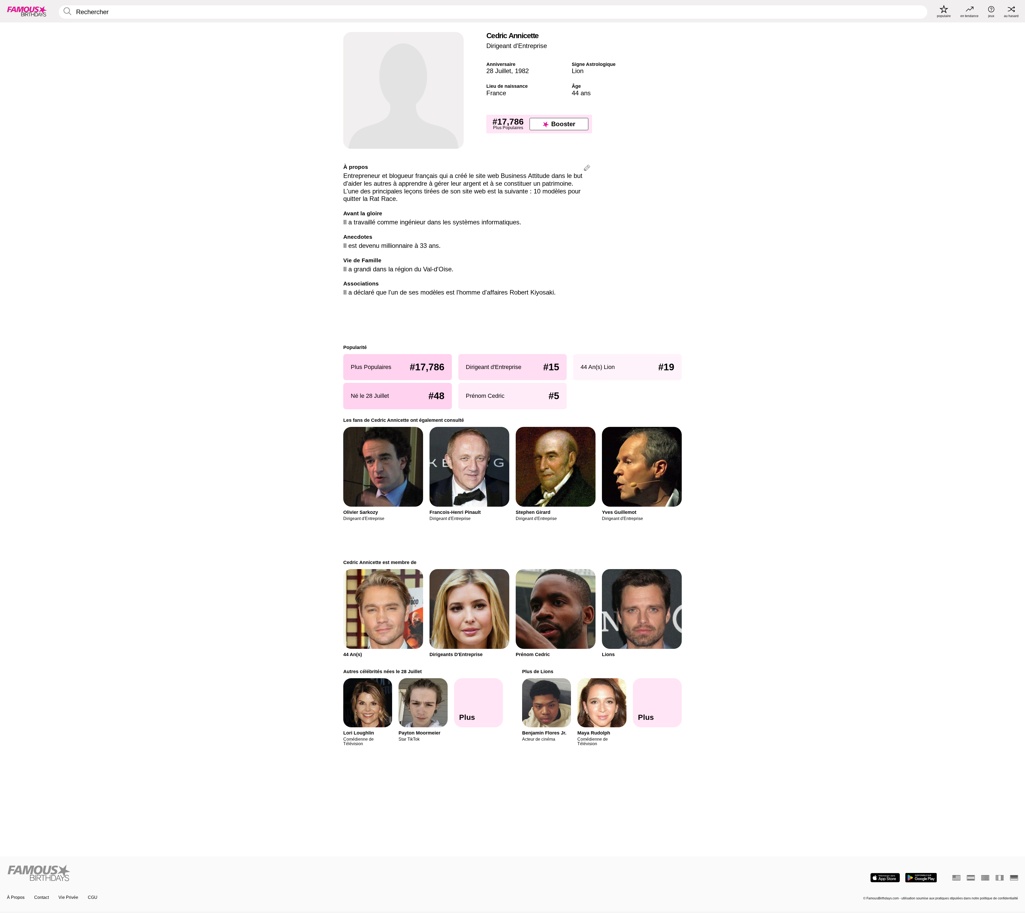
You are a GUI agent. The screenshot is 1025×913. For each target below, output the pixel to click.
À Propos (16, 897)
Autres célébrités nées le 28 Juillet (382, 671)
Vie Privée (68, 897)
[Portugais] (985, 877)
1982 (522, 70)
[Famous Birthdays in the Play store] (921, 877)
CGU (92, 897)
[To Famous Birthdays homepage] (27, 11)
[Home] (258, 873)
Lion (578, 70)
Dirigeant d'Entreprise (516, 45)
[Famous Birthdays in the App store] (885, 877)
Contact (41, 897)
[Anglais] (956, 877)
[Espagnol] (971, 877)
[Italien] (1000, 877)
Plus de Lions (537, 671)
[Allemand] (1014, 877)
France (496, 93)
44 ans (581, 93)
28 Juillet (498, 70)
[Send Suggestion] (587, 169)
